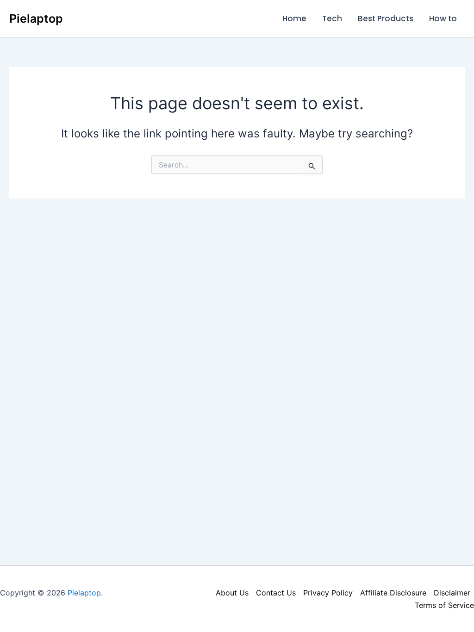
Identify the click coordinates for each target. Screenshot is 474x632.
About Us (232, 592)
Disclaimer (452, 592)
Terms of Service (444, 605)
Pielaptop (36, 18)
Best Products (385, 18)
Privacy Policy (328, 592)
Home (294, 18)
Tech (332, 18)
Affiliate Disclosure (393, 592)
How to (443, 18)
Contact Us (276, 592)
